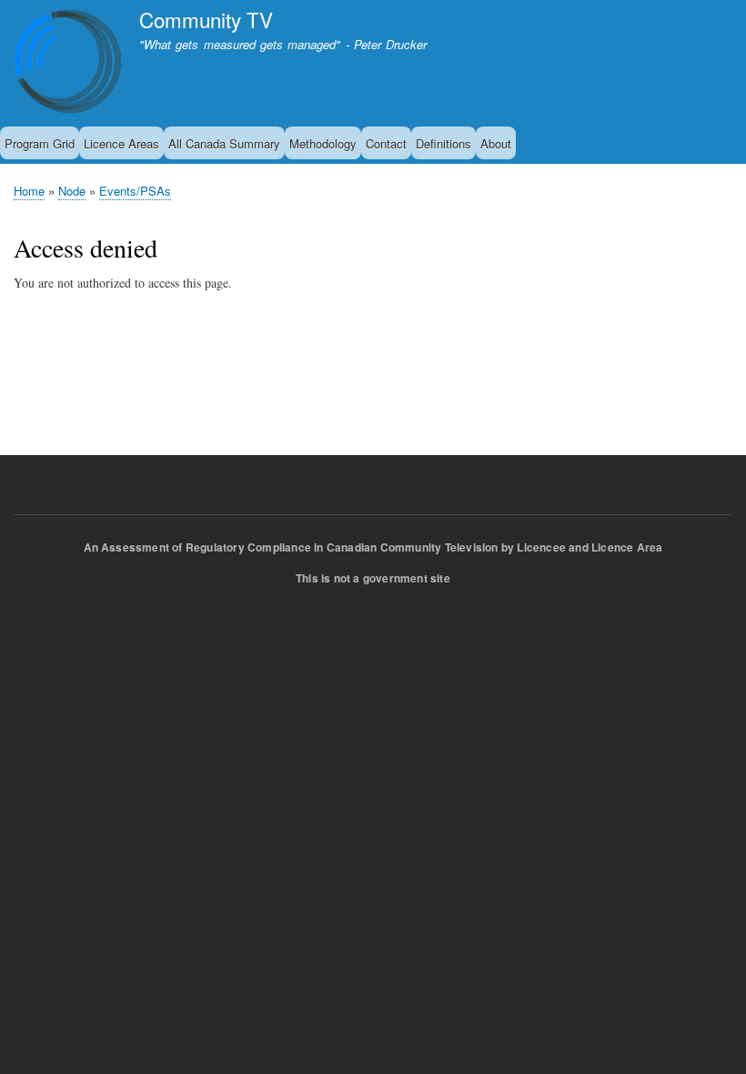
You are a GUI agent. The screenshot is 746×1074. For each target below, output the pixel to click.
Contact (386, 143)
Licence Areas (121, 143)
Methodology (323, 143)
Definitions (443, 143)
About (495, 143)
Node (72, 190)
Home (29, 190)
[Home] (68, 64)
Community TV (206, 19)
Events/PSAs (135, 190)
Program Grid (40, 143)
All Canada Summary (224, 143)
